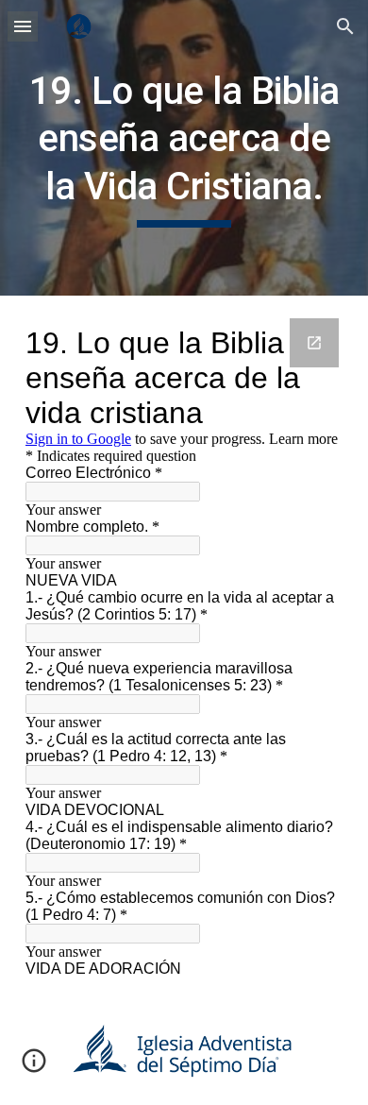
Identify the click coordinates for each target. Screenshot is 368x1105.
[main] (184, 147)
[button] (22, 26)
